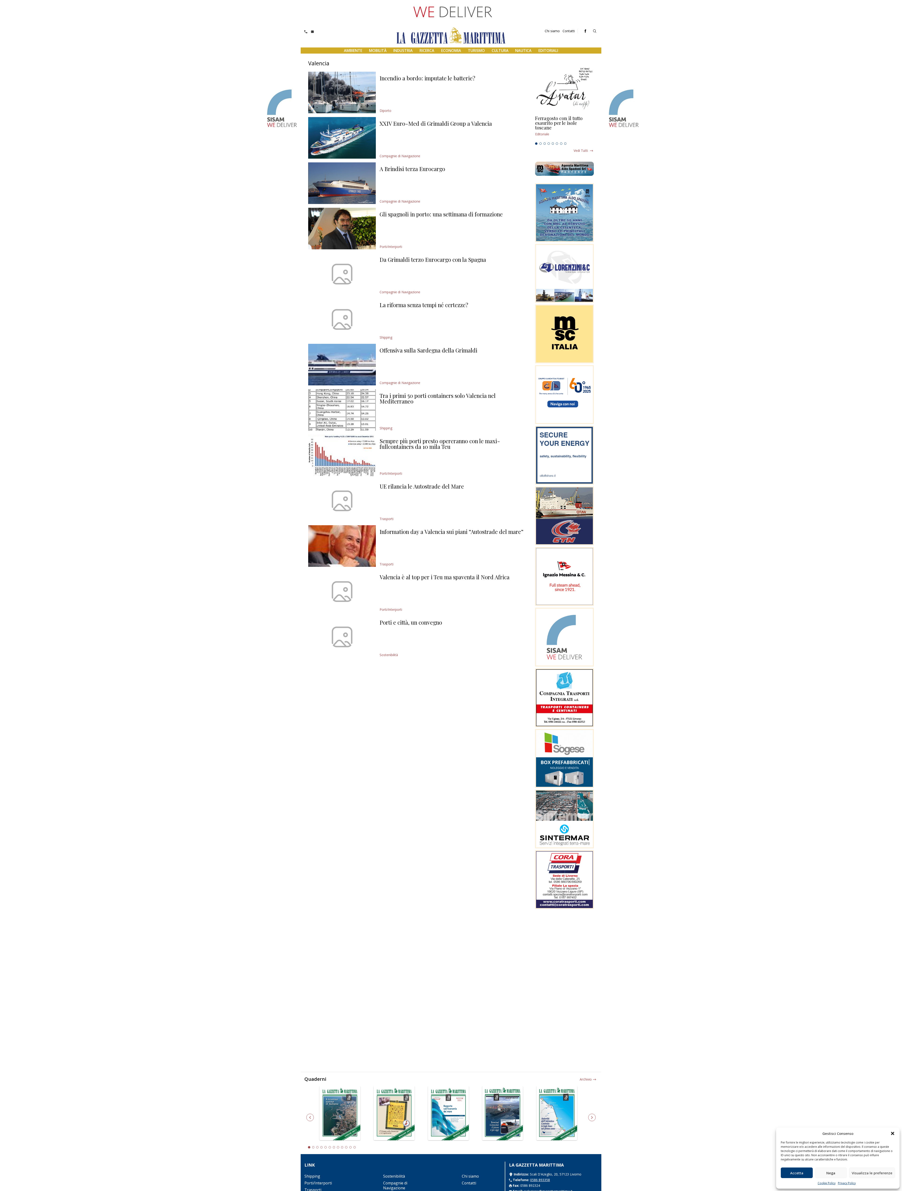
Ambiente (353, 50)
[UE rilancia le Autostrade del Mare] (342, 500)
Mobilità (378, 50)
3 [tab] (545, 143)
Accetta (796, 1173)
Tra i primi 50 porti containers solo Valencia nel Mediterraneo (438, 398)
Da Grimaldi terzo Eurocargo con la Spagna (433, 259)
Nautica (523, 50)
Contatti (569, 31)
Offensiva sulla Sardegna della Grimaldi (428, 350)
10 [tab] (346, 1147)
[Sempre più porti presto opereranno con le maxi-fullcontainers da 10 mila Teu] (342, 455)
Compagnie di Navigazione (400, 156)
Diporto (385, 110)
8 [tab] (565, 143)
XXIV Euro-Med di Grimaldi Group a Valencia (436, 123)
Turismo (476, 50)
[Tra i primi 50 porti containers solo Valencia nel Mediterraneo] (342, 410)
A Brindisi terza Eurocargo (412, 168)
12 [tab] (355, 1147)
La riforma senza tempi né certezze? (424, 305)
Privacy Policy (847, 1183)
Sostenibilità (389, 655)
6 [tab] (557, 143)
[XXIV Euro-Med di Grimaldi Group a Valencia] (342, 138)
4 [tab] (549, 143)
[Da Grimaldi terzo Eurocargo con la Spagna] (342, 274)
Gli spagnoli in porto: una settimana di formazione (441, 214)
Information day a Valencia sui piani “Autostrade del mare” (451, 531)
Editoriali (548, 50)
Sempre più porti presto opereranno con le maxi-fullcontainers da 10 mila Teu (440, 443)
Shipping (386, 337)
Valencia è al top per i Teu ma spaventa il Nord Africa (444, 577)
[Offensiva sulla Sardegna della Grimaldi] (342, 364)
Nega (830, 1173)
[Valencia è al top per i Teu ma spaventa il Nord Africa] (342, 591)
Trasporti (386, 519)
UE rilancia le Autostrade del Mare (422, 486)
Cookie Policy (827, 1183)
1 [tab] (536, 143)
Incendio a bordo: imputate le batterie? (427, 78)
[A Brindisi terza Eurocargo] (342, 183)
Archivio (586, 1079)
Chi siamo (552, 31)
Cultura (500, 50)
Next (592, 1117)
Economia (451, 50)
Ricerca (427, 50)
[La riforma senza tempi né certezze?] (342, 319)
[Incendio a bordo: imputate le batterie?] (342, 92)
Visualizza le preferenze (872, 1173)
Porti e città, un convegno (411, 622)
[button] (892, 1133)
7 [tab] (561, 143)
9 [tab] (342, 1147)
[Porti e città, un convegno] (342, 637)
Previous (310, 1117)
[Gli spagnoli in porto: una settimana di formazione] (342, 228)
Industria (403, 50)
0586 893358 (540, 1180)
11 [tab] (350, 1147)
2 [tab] (540, 143)
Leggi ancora (564, 128)
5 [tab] (553, 143)
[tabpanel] (564, 128)
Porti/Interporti (391, 246)
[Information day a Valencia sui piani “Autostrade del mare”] (342, 546)
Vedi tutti (581, 150)
